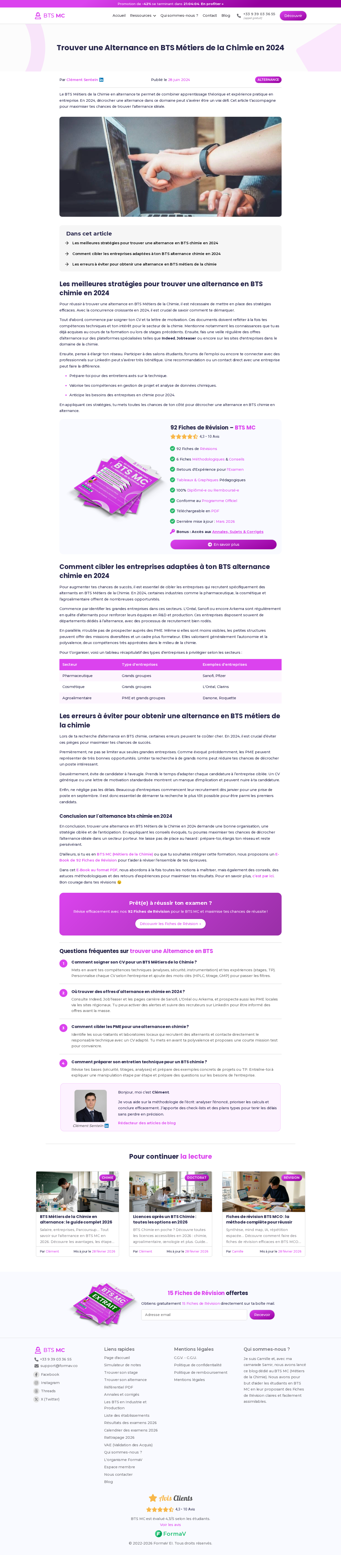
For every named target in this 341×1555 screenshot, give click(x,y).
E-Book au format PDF (97, 870)
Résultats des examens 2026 (130, 1422)
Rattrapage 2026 (119, 1437)
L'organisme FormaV (123, 1460)
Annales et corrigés (121, 1394)
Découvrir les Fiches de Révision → (170, 924)
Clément (52, 1251)
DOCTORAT (196, 1178)
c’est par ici (263, 876)
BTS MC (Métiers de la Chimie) (125, 854)
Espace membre (119, 1467)
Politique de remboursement (200, 1372)
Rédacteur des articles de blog (147, 1123)
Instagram (50, 1382)
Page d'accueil (117, 1358)
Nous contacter (118, 1474)
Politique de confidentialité (198, 1365)
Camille (237, 1251)
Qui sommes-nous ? (123, 1452)
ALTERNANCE (268, 80)
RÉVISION (291, 1178)
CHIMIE (107, 1178)
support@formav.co (59, 1366)
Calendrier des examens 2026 (131, 1430)
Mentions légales (189, 1380)
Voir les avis (170, 1524)
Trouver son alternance (125, 1380)
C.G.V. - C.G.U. (185, 1358)
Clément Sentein (82, 80)
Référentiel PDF (118, 1387)
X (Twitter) (50, 1399)
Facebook (50, 1374)
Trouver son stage (121, 1372)
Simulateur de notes (122, 1365)
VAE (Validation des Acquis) (128, 1445)
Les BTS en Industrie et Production (125, 1405)
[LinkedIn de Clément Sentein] (101, 80)
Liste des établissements (127, 1415)
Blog (108, 1482)
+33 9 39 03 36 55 (55, 1359)
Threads (48, 1391)
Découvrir (293, 16)
